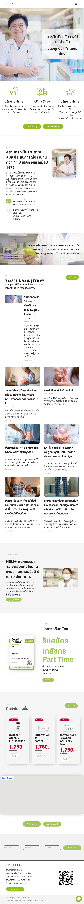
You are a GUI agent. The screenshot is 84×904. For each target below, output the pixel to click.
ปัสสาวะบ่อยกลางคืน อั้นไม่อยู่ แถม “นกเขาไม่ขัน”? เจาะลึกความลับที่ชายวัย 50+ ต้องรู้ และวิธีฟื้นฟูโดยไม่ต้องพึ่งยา (22, 507)
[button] (76, 4)
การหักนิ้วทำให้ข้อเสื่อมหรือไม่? (60, 390)
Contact (46, 900)
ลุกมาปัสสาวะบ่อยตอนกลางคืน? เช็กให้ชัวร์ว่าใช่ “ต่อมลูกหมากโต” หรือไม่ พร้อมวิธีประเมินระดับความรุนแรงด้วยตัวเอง (61, 507)
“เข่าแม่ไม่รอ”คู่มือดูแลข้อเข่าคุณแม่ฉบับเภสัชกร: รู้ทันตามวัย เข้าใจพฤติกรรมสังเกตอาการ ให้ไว (21, 397)
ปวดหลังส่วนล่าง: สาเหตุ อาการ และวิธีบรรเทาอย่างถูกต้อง (21, 450)
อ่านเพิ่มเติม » (28, 360)
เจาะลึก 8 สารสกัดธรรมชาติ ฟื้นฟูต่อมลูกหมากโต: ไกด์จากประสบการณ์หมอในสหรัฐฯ (59, 452)
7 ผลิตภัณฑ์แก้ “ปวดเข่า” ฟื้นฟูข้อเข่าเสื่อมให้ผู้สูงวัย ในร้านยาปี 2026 (31, 308)
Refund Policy (38, 900)
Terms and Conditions (13, 900)
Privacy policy (27, 900)
